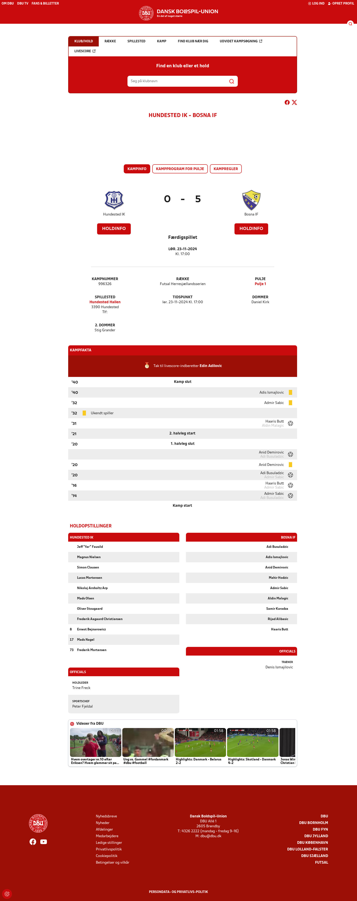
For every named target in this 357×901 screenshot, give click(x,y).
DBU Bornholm (313, 823)
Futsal (321, 862)
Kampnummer (105, 279)
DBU (324, 816)
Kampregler (226, 169)
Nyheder (102, 823)
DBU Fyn (320, 829)
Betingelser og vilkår (112, 862)
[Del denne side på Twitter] (294, 103)
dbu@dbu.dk (210, 836)
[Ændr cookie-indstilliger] (7, 894)
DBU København (312, 843)
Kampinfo (136, 169)
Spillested (105, 297)
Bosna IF (251, 214)
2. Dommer (105, 325)
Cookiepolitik (106, 856)
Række (182, 279)
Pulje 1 (260, 284)
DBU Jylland (316, 836)
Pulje (260, 279)
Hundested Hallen (105, 302)
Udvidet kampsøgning (239, 41)
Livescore (82, 51)
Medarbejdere (107, 836)
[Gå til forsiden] (178, 13)
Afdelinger (104, 829)
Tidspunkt (183, 297)
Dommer (260, 297)
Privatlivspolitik (109, 849)
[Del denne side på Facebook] (287, 103)
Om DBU (8, 3)
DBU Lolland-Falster (307, 849)
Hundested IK (114, 214)
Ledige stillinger (109, 843)
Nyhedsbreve (106, 816)
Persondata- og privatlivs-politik (178, 892)
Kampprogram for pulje (180, 169)
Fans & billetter (45, 3)
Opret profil (343, 3)
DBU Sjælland (314, 856)
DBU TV (22, 3)
